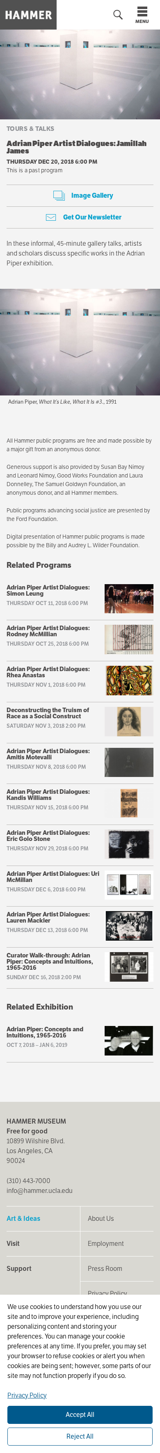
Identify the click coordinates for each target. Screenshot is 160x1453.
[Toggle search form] (118, 15)
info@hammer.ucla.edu (40, 1190)
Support (19, 1268)
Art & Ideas (23, 1218)
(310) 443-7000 (28, 1181)
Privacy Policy (107, 1293)
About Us (101, 1218)
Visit (13, 1243)
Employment (106, 1243)
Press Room (105, 1268)
